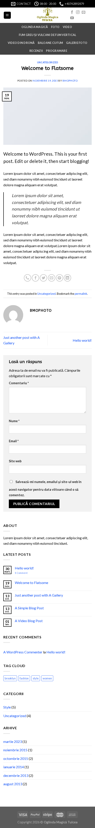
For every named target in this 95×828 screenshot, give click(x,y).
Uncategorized (47, 62)
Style (7, 707)
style (36, 678)
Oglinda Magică (34, 27)
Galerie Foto (76, 43)
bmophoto (70, 80)
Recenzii (36, 50)
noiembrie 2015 (15, 750)
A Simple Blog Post (29, 608)
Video (67, 27)
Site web (15, 461)
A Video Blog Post (29, 621)
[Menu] (7, 15)
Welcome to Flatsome (31, 582)
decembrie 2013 (15, 775)
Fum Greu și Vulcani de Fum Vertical (47, 35)
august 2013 (12, 784)
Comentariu (19, 383)
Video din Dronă (21, 43)
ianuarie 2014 (13, 767)
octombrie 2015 (15, 758)
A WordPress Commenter (22, 652)
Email (14, 441)
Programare (56, 50)
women (47, 678)
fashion (24, 678)
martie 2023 (12, 741)
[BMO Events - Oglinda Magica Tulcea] (47, 15)
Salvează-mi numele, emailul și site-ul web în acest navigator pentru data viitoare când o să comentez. (45, 488)
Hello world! (82, 340)
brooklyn (10, 678)
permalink (81, 293)
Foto (55, 27)
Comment (21, 572)
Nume (14, 421)
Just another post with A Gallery (39, 595)
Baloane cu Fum (50, 43)
